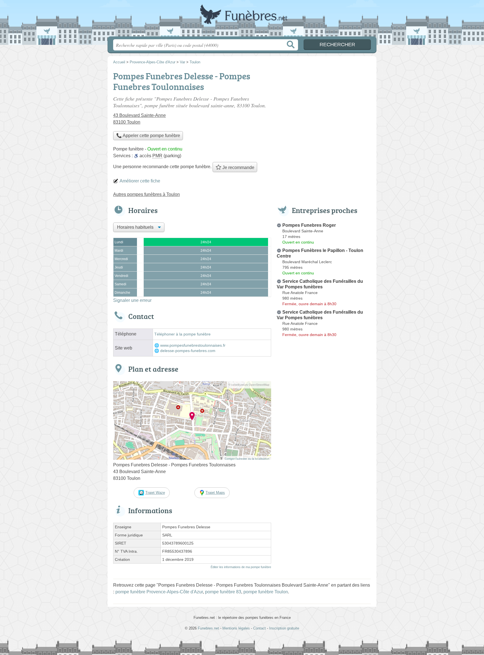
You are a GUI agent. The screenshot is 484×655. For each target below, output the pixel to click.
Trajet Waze (155, 492)
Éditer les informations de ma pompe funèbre (241, 567)
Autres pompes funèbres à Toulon (146, 194)
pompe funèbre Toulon (265, 591)
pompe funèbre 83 (223, 591)
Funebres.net (242, 20)
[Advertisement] (324, 470)
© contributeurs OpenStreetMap (248, 384)
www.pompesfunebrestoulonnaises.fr (192, 345)
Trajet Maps (215, 492)
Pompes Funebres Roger (309, 225)
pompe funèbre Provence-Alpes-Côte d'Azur (159, 591)
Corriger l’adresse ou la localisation (247, 458)
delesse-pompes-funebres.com (187, 351)
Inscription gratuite (284, 628)
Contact (259, 628)
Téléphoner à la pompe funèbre (182, 334)
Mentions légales (236, 628)
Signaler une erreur (132, 300)
